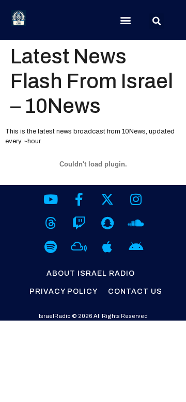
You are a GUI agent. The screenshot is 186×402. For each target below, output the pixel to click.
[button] (125, 20)
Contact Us (135, 291)
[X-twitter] (107, 199)
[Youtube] (50, 199)
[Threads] (50, 222)
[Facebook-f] (78, 199)
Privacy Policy (63, 291)
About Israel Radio (91, 273)
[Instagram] (135, 199)
